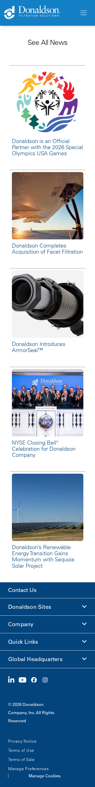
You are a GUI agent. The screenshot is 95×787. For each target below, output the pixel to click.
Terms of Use (21, 750)
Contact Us (22, 590)
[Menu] (83, 13)
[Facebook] (36, 680)
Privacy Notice (22, 741)
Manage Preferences (28, 768)
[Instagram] (47, 680)
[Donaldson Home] (39, 13)
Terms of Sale (21, 759)
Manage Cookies (45, 776)
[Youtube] (24, 680)
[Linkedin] (13, 680)
